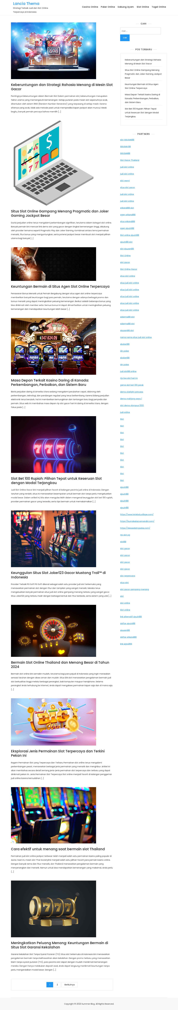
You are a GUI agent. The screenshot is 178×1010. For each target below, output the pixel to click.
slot (122, 596)
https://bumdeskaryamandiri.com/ (137, 521)
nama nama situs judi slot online (136, 337)
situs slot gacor (127, 187)
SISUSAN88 (125, 153)
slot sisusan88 (127, 248)
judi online (125, 412)
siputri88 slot (126, 242)
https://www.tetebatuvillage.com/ (137, 514)
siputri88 (124, 487)
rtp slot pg (125, 535)
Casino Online (90, 6)
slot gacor (125, 262)
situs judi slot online (129, 282)
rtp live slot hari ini (129, 378)
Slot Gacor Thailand (129, 160)
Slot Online (143, 6)
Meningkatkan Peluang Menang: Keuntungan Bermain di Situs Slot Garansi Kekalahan (59, 945)
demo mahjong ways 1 (131, 398)
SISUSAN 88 (125, 146)
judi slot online (127, 167)
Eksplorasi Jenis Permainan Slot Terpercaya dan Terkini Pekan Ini (58, 753)
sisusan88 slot (127, 330)
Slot (122, 419)
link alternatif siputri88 (131, 616)
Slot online (125, 609)
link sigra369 (126, 644)
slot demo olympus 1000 (132, 405)
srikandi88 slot (127, 207)
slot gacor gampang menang (134, 589)
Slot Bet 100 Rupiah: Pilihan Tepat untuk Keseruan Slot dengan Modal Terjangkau (56, 480)
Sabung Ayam (126, 6)
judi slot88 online (128, 371)
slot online (125, 603)
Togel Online (159, 6)
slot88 (123, 541)
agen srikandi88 (127, 214)
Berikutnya (70, 984)
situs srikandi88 (127, 221)
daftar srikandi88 (128, 637)
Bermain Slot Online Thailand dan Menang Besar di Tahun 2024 (60, 664)
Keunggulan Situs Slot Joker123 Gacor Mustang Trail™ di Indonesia (58, 574)
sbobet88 (124, 344)
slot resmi (125, 180)
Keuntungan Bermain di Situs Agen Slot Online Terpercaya (60, 286)
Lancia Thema (26, 3)
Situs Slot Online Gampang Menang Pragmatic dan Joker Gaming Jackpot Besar (60, 213)
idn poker (124, 351)
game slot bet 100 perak (132, 385)
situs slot (124, 582)
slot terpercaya (127, 575)
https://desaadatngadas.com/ (135, 528)
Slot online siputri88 (129, 235)
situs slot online (127, 276)
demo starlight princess (131, 391)
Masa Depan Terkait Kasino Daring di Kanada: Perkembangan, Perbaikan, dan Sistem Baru (50, 382)
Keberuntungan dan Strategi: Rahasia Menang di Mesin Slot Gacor (62, 86)
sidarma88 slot (127, 316)
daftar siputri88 (127, 623)
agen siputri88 (127, 228)
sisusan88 (125, 630)
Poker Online (108, 6)
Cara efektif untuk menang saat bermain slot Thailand (58, 849)
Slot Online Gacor (128, 269)
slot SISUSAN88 (127, 139)
